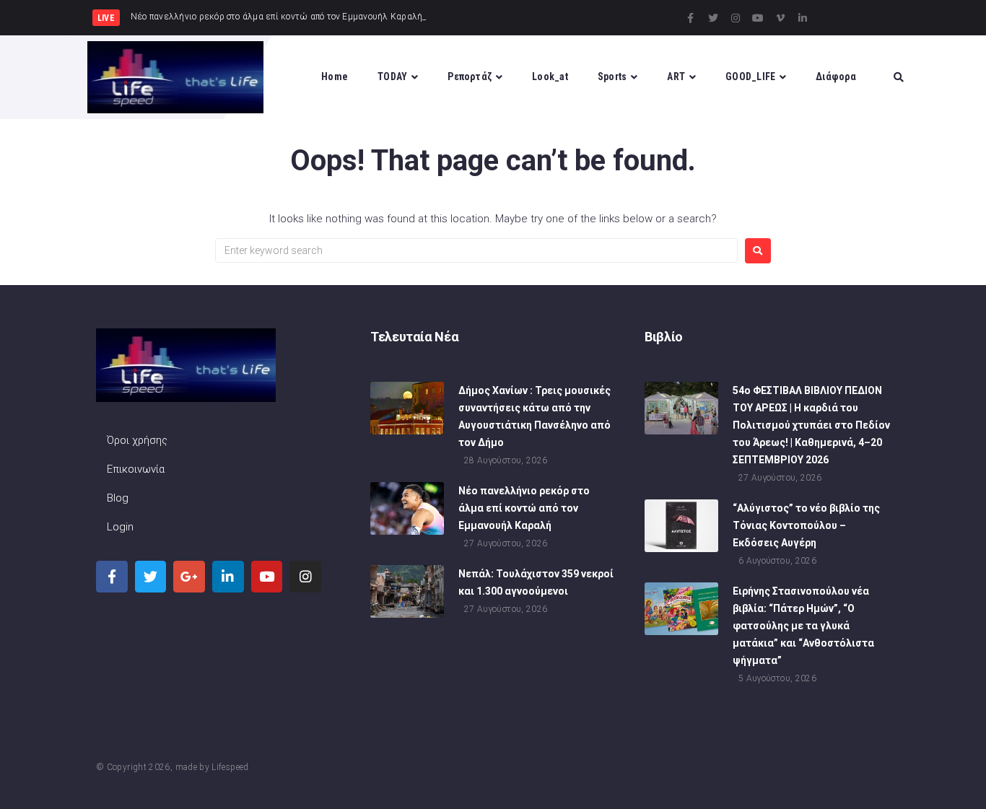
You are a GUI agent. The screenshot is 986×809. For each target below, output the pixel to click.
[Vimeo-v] (780, 18)
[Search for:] (476, 250)
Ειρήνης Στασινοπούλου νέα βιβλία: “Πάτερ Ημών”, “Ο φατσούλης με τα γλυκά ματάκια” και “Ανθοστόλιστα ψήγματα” (803, 625)
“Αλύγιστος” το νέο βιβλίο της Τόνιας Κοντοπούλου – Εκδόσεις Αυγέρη (806, 525)
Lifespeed (229, 767)
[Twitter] (713, 18)
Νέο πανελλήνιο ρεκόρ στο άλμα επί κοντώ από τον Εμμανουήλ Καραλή (524, 508)
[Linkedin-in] (803, 18)
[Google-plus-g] (189, 576)
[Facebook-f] (691, 18)
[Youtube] (758, 18)
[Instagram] (735, 18)
